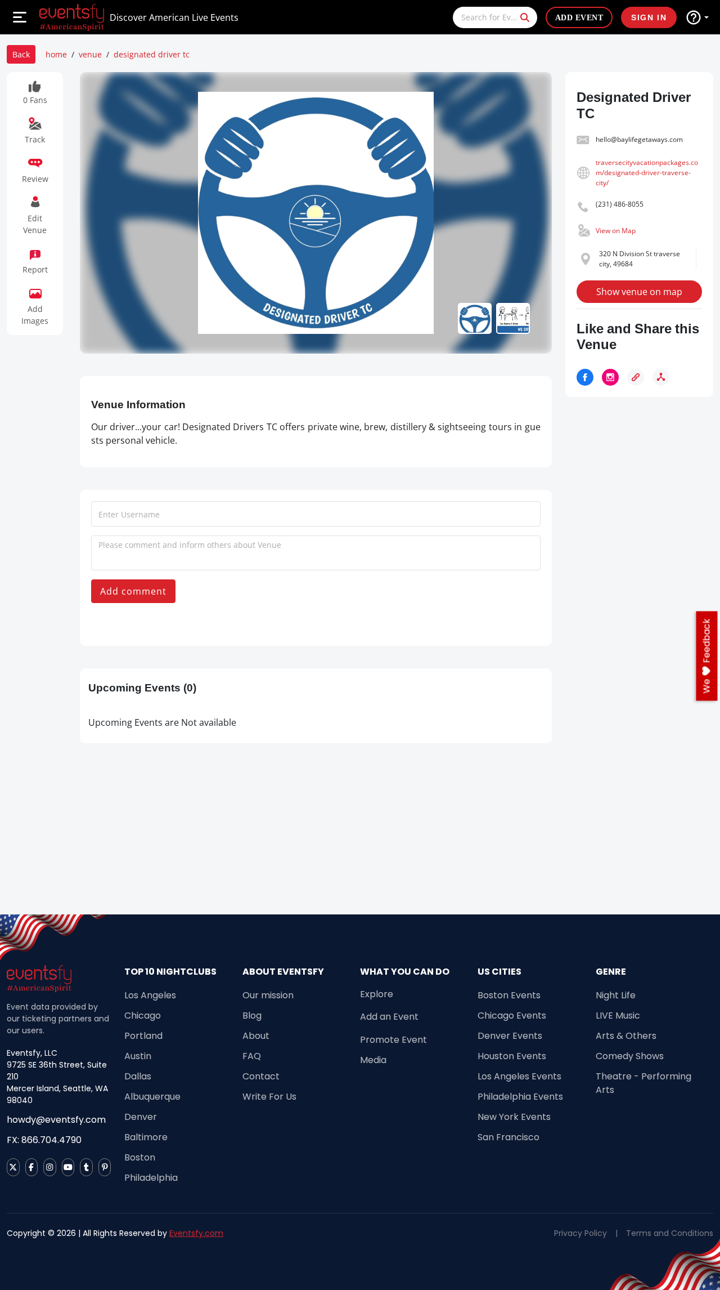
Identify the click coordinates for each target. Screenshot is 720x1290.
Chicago (142, 1015)
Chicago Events (512, 1015)
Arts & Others (626, 1035)
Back (21, 54)
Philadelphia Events (520, 1096)
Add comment (133, 591)
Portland (143, 1035)
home (56, 54)
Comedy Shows (630, 1056)
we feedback (706, 655)
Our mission (268, 995)
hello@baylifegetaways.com (639, 139)
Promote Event (393, 1039)
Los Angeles (150, 995)
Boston (139, 1157)
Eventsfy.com (196, 1233)
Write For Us (269, 1096)
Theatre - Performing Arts (643, 1083)
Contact (261, 1076)
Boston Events (509, 995)
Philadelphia (151, 1177)
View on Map (616, 230)
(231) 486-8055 (620, 204)
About (255, 1035)
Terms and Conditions (669, 1233)
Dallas (137, 1076)
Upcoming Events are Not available (162, 722)
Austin (137, 1056)
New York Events (514, 1116)
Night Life (616, 995)
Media (373, 1060)
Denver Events (510, 1035)
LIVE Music (618, 1015)
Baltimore (146, 1137)
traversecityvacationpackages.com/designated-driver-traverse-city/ (647, 173)
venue (90, 54)
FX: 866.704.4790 (44, 1139)
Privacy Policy (580, 1233)
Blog (252, 1015)
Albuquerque (152, 1096)
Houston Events (512, 1056)
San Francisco (508, 1137)
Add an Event (389, 1016)
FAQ (251, 1056)
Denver (140, 1116)
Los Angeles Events (519, 1076)
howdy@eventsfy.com (56, 1119)
